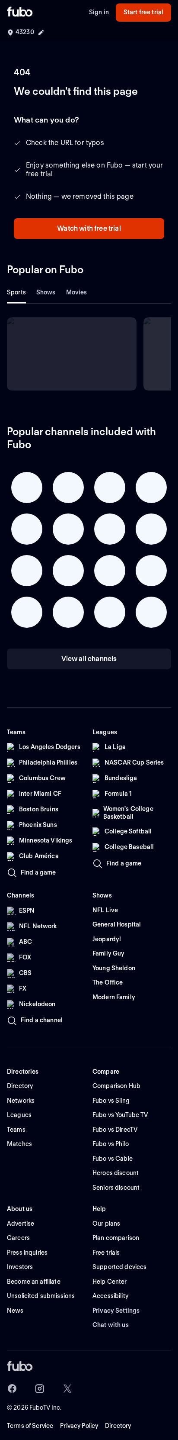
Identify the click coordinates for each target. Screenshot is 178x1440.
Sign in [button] (99, 12)
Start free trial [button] (143, 12)
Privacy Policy (79, 1425)
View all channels (89, 659)
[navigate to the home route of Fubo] (20, 12)
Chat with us (110, 1324)
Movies (76, 292)
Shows (46, 292)
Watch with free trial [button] (89, 228)
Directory (118, 1425)
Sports (16, 292)
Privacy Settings (116, 1310)
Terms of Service (30, 1425)
